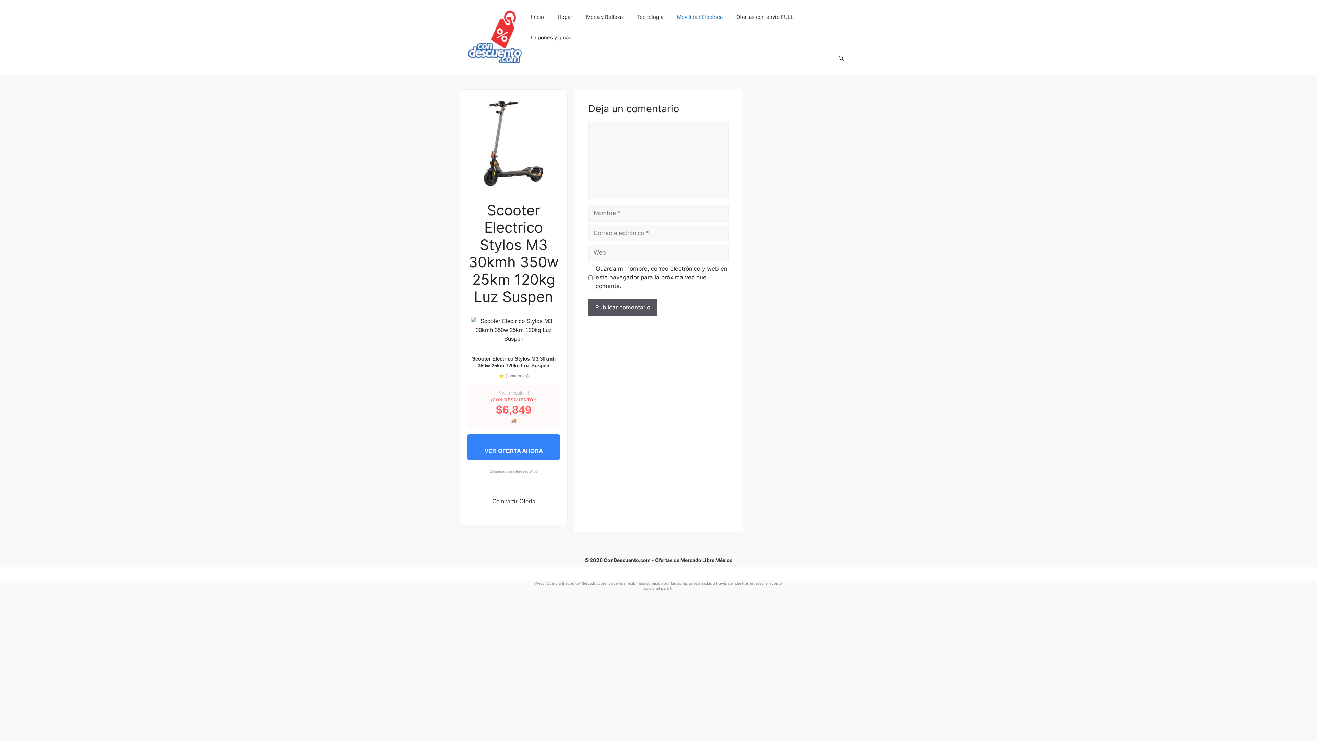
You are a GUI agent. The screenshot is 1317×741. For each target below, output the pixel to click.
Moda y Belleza (604, 17)
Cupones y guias (551, 37)
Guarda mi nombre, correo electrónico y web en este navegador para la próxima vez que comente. (661, 277)
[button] (841, 58)
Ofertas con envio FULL (764, 17)
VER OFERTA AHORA (514, 451)
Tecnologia (650, 17)
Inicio (537, 17)
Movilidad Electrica (700, 17)
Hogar (565, 17)
